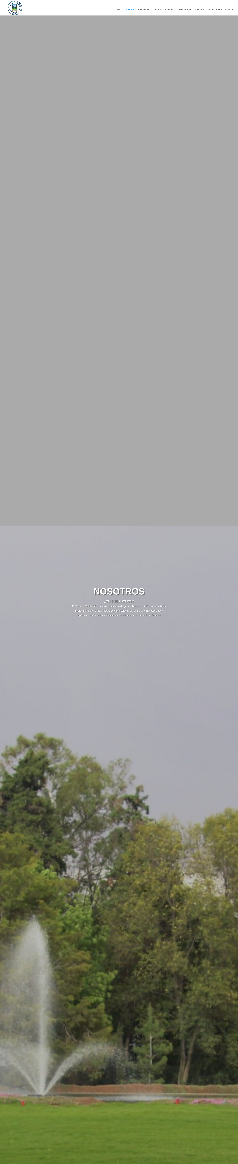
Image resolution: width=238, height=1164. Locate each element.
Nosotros (129, 10)
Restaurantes (185, 10)
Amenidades (143, 10)
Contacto (229, 10)
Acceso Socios (215, 10)
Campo (156, 10)
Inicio (119, 10)
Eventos (169, 10)
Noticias (198, 10)
